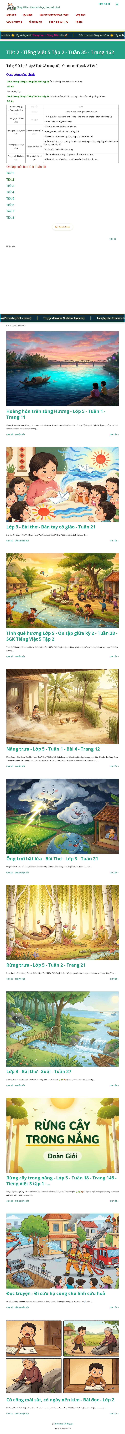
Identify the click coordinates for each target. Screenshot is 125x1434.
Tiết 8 (10, 217)
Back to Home (64, 227)
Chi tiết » (114, 434)
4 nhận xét (20, 656)
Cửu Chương (14, 21)
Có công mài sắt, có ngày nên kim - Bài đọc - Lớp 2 (60, 1400)
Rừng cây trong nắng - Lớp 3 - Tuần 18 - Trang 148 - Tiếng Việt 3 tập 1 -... (61, 1181)
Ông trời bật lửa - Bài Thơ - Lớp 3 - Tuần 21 (52, 859)
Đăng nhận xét (22, 541)
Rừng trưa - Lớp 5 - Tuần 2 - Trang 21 (46, 965)
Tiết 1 (10, 173)
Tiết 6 (10, 205)
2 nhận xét (20, 434)
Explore (11, 14)
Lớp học (80, 14)
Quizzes (27, 14)
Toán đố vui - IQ (58, 21)
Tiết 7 (10, 211)
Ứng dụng (35, 21)
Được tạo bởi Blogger (64, 1424)
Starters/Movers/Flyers (54, 14)
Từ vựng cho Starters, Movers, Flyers (74, 318)
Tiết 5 (10, 198)
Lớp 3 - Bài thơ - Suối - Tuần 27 (38, 1071)
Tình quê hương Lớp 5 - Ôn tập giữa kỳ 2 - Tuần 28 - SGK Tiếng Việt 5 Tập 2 (61, 636)
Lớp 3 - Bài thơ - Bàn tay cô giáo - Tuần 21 (51, 527)
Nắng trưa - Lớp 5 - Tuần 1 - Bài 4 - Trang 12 (53, 749)
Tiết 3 (10, 186)
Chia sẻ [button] (112, 239)
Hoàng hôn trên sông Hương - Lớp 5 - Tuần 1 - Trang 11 (55, 414)
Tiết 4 (10, 192)
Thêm (79, 21)
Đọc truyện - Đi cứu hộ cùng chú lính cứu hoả (55, 1293)
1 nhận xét (20, 979)
